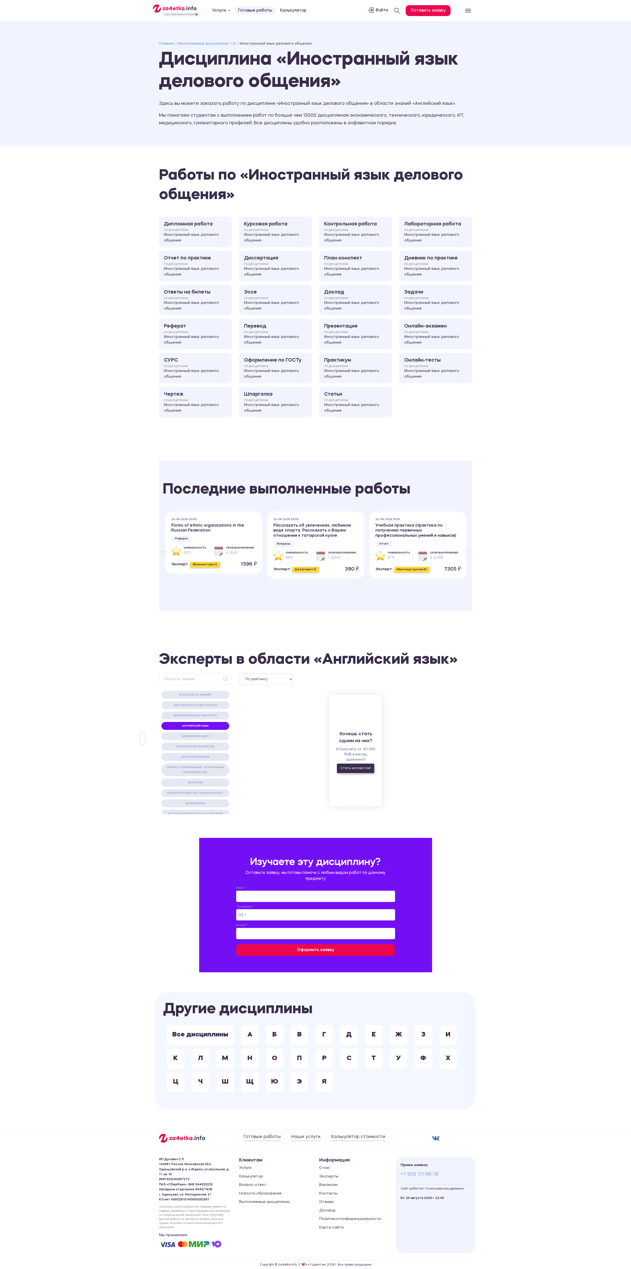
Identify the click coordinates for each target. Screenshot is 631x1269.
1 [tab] (293, 587)
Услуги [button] (219, 11)
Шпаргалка (271, 402)
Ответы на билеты (191, 300)
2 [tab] (300, 587)
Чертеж (191, 402)
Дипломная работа (191, 232)
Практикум (351, 368)
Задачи (431, 300)
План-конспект (351, 266)
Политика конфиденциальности (350, 1219)
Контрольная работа (351, 232)
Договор (327, 1211)
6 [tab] (330, 587)
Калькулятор (293, 11)
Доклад (351, 300)
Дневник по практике (431, 266)
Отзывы (326, 1202)
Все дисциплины (200, 1034)
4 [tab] (315, 587)
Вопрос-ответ (252, 1185)
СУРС (191, 368)
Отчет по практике (191, 266)
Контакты (328, 1193)
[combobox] (242, 914)
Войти (382, 10)
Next (463, 547)
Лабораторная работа (432, 232)
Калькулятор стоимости (358, 1137)
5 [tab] (322, 587)
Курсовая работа (271, 232)
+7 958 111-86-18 (419, 1174)
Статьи (351, 402)
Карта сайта (331, 1228)
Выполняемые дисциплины (203, 43)
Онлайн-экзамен (431, 334)
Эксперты (328, 1176)
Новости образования (260, 1193)
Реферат (191, 334)
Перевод (271, 334)
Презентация (351, 334)
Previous (162, 547)
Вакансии (328, 1185)
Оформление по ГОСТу (272, 368)
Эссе (271, 300)
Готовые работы (255, 11)
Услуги (245, 1168)
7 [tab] (337, 587)
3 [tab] (308, 587)
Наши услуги (305, 1137)
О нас (324, 1168)
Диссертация (271, 266)
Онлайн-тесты (431, 368)
